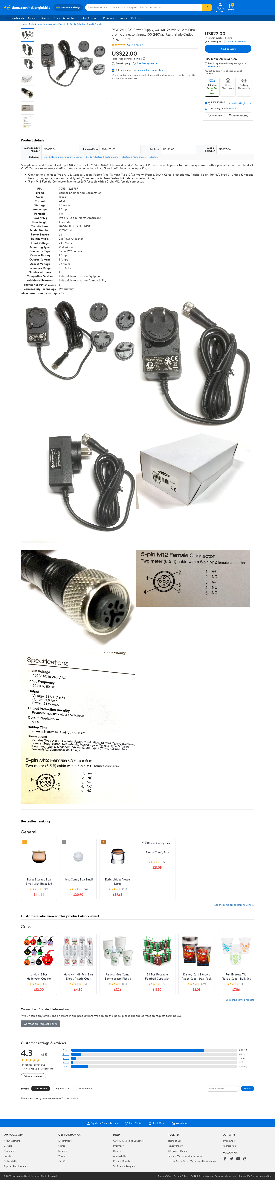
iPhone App (229, 1140)
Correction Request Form (40, 1024)
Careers (122, 18)
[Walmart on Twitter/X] (231, 1159)
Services (32, 18)
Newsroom (9, 1151)
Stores (61, 1145)
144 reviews (137, 44)
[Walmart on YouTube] (238, 1159)
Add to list (217, 115)
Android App (229, 1145)
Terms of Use (174, 1140)
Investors (8, 1156)
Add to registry (240, 115)
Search (247, 1088)
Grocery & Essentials (64, 18)
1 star (66, 1066)
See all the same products (240, 999)
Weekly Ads (182, 1123)
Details (232, 108)
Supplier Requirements (16, 1166)
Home (24, 24)
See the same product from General (234, 904)
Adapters (153, 156)
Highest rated (63, 1088)
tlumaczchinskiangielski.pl (150, 70)
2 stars (66, 1062)
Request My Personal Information (185, 1156)
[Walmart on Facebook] (225, 1159)
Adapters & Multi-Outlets (133, 156)
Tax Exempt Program (124, 1166)
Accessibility (119, 1156)
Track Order (159, 1123)
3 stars (66, 1058)
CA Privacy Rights (177, 1151)
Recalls (116, 1151)
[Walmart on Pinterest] (245, 1159)
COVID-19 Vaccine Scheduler (128, 1140)
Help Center (135, 1123)
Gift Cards (63, 1161)
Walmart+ (63, 1156)
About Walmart (12, 1140)
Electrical (63, 24)
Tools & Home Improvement (42, 24)
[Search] (207, 7)
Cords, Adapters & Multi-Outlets (86, 24)
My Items (136, 18)
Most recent (40, 1088)
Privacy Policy (175, 1145)
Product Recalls (121, 1161)
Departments (17, 18)
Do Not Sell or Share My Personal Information (192, 1161)
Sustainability (11, 1161)
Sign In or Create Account (105, 1123)
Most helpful (85, 1088)
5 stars (66, 1050)
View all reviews (33, 1076)
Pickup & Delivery (89, 18)
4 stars (65, 1054)
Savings (45, 18)
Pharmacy (108, 18)
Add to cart (228, 49)
